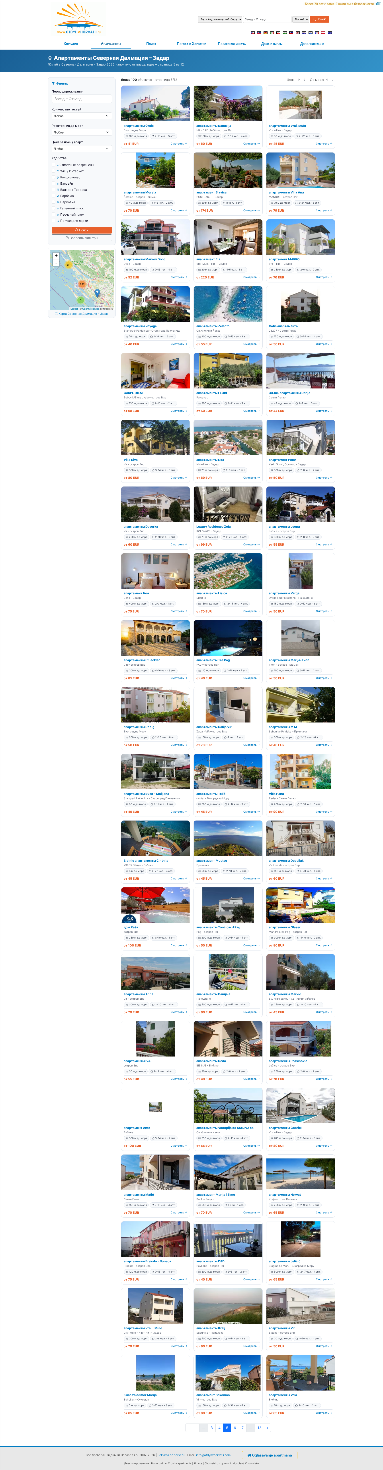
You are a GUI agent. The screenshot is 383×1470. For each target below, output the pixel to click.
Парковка (67, 202)
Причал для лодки (74, 220)
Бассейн (66, 183)
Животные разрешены (77, 165)
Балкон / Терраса (73, 189)
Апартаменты (111, 44)
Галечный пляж (72, 208)
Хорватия (71, 44)
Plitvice (198, 1463)
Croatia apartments (180, 1463)
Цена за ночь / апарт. (68, 142)
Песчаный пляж (72, 214)
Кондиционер (70, 177)
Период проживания (67, 91)
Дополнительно (312, 44)
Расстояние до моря (67, 125)
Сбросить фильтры (84, 238)
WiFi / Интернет (72, 171)
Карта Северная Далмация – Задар (84, 313)
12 (259, 1428)
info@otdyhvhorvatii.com (213, 1455)
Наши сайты (159, 1463)
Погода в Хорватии (191, 44)
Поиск (321, 19)
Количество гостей (66, 109)
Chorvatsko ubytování (218, 1463)
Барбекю (67, 196)
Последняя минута (232, 44)
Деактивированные (136, 1463)
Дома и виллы (272, 44)
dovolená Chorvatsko (246, 1463)
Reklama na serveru (171, 1455)
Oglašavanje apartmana (272, 1455)
